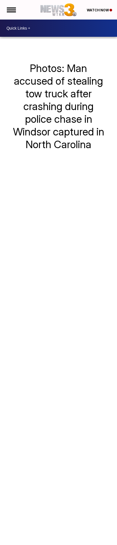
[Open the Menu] (11, 10)
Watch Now (98, 10)
